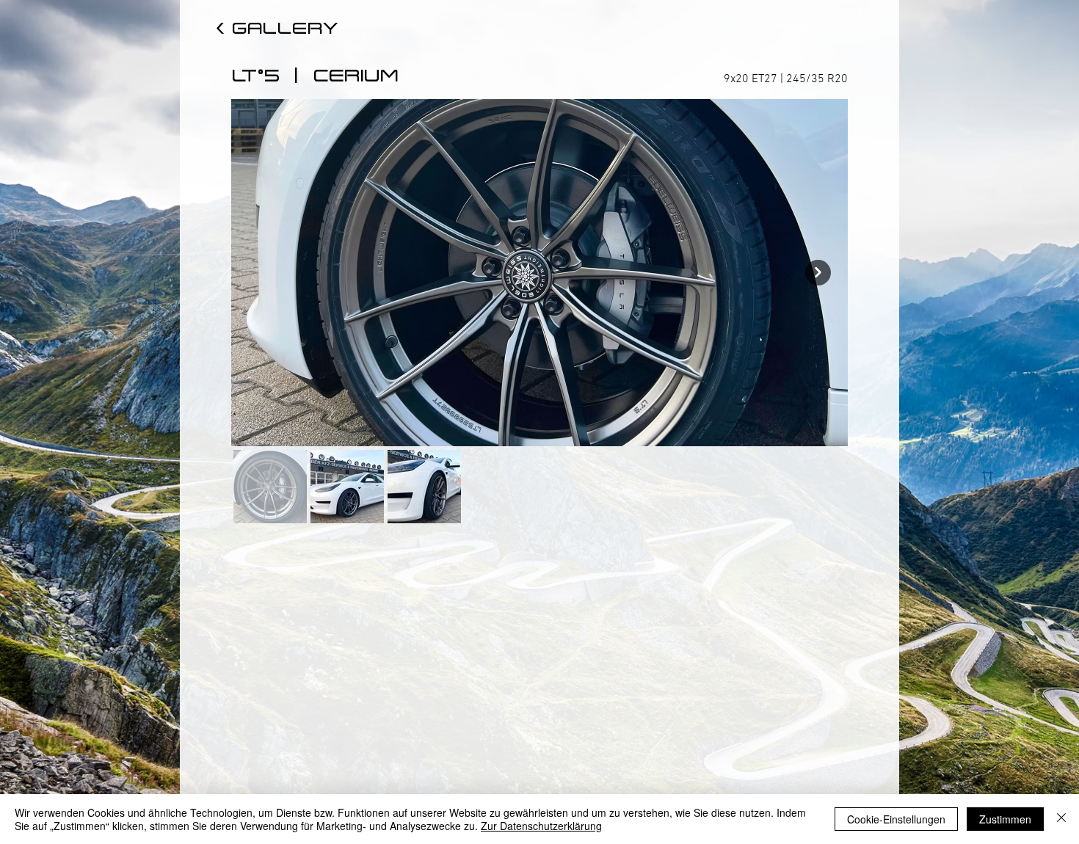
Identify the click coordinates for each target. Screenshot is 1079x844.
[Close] (1061, 819)
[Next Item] (818, 272)
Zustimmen (1005, 819)
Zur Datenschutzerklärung (541, 825)
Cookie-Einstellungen (896, 819)
